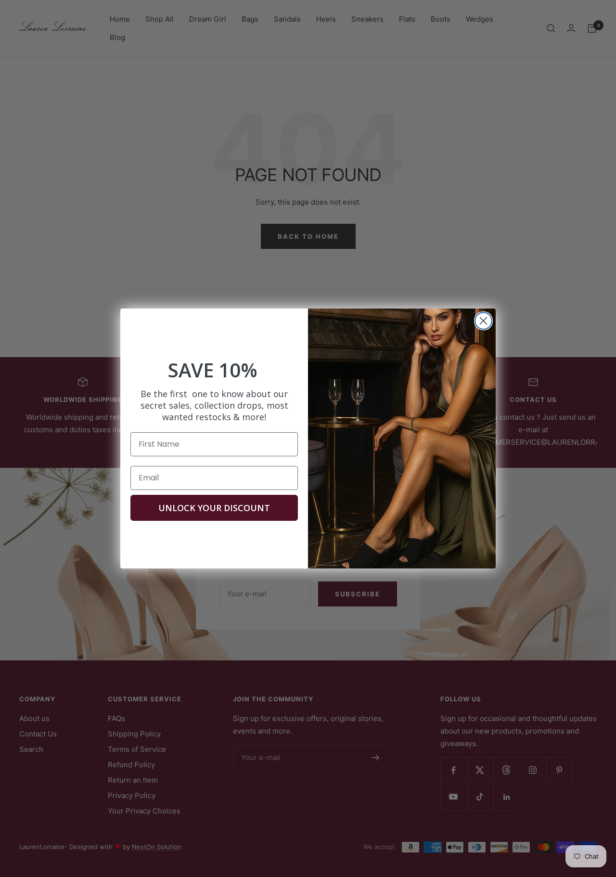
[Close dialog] (483, 320)
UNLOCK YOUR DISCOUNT (214, 508)
